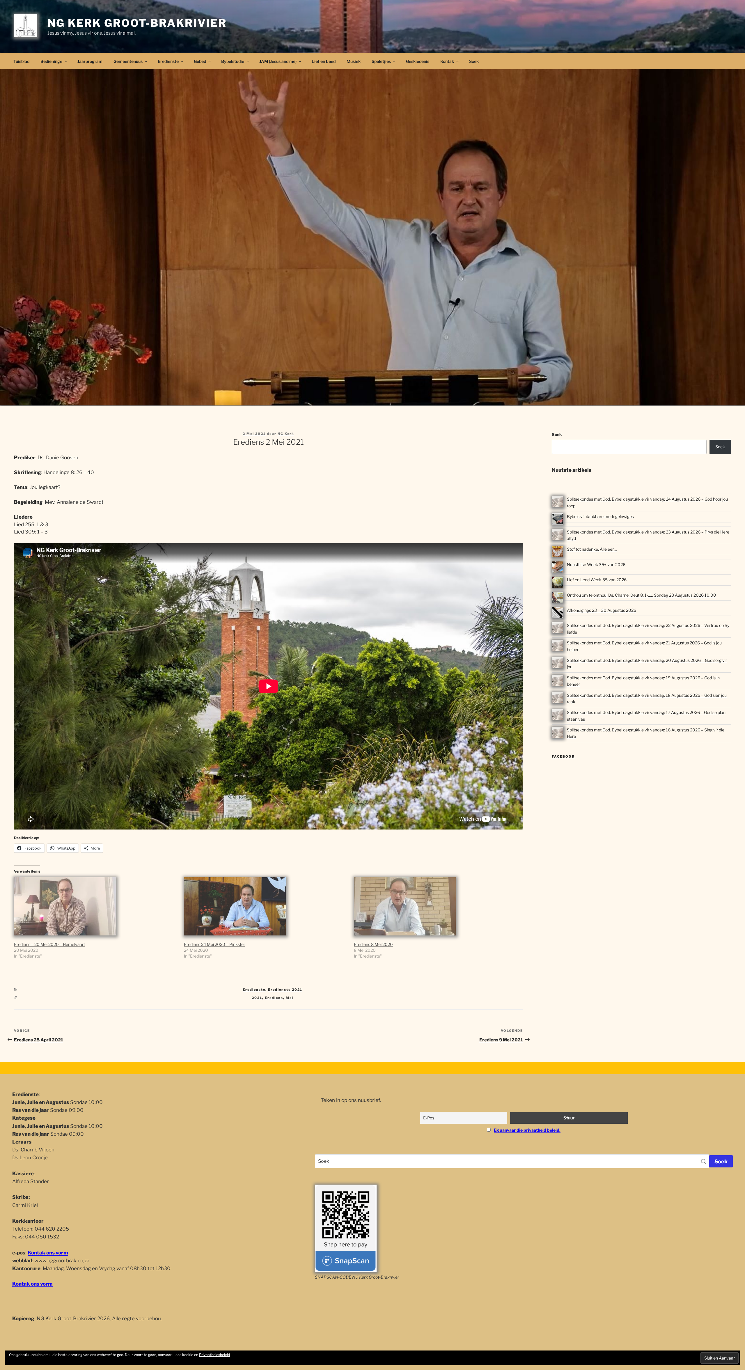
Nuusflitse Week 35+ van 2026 (596, 564)
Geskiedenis (417, 61)
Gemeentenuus (128, 61)
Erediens (274, 998)
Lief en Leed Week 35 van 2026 (597, 579)
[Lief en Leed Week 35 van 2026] (557, 583)
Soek (474, 61)
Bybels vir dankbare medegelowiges (600, 516)
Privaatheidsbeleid (214, 1355)
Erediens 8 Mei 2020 (373, 944)
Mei (289, 998)
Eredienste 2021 (285, 990)
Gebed (200, 61)
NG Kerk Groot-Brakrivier (137, 23)
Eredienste (168, 61)
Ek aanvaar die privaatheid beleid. (527, 1130)
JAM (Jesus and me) (278, 61)
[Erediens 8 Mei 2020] (436, 906)
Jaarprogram (89, 61)
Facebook (563, 756)
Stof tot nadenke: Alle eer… (592, 549)
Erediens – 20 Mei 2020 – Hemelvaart (49, 944)
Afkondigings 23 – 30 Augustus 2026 (601, 610)
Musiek (354, 61)
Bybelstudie (232, 61)
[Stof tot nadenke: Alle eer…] (557, 552)
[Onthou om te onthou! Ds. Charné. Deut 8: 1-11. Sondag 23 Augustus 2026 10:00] (557, 598)
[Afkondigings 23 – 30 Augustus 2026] (557, 613)
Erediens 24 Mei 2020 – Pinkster (214, 944)
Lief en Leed (324, 61)
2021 (257, 998)
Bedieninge (51, 61)
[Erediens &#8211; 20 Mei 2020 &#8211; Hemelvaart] (96, 906)
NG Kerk (286, 434)
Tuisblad (21, 61)
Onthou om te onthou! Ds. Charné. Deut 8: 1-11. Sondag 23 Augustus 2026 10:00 (641, 595)
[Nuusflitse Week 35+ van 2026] (557, 567)
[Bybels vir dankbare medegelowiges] (557, 519)
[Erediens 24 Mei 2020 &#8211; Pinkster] (266, 906)
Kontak (447, 61)
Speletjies (381, 61)
